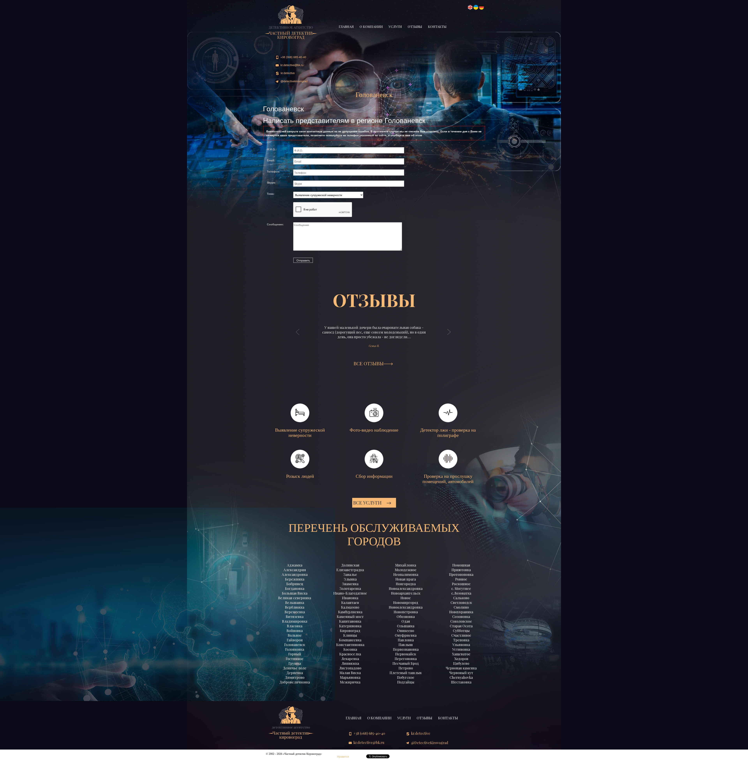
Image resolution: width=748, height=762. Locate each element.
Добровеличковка (294, 682)
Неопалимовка (405, 574)
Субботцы (461, 630)
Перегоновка (406, 658)
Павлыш (406, 644)
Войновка (295, 630)
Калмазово (350, 607)
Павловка (406, 640)
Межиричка (350, 682)
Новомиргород (405, 602)
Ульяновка (461, 644)
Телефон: (273, 171)
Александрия (294, 569)
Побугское (405, 677)
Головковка (294, 649)
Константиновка (350, 644)
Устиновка (461, 649)
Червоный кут (461, 672)
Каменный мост (350, 616)
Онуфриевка (405, 635)
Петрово (406, 668)
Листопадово (350, 668)
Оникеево (405, 630)
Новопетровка (406, 612)
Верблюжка (294, 607)
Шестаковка (461, 682)
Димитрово (294, 677)
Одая (405, 621)
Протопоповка (461, 574)
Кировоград (350, 630)
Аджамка (294, 565)
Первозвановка (406, 649)
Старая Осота (461, 626)
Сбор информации (374, 476)
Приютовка (461, 569)
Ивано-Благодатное (350, 593)
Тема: (270, 194)
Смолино (461, 607)
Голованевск (294, 644)
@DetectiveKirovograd (294, 81)
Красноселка (350, 654)
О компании (371, 26)
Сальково (461, 598)
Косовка (350, 649)
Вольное (295, 635)
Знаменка (350, 583)
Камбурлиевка (350, 612)
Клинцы (350, 635)
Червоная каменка (461, 668)
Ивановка (350, 598)
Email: (271, 160)
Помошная (461, 565)
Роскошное (461, 583)
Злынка (350, 579)
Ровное (461, 579)
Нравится (343, 756)
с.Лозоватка (461, 593)
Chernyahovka (461, 677)
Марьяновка (350, 677)
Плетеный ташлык (406, 672)
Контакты (437, 26)
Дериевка (294, 672)
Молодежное (405, 569)
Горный (294, 654)
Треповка (461, 640)
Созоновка (461, 616)
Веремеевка (295, 612)
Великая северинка (294, 598)
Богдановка (294, 588)
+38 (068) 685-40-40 (293, 57)
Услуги (395, 26)
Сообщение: (275, 224)
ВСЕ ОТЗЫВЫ (369, 363)
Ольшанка (405, 626)
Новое (405, 598)
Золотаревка (350, 588)
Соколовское (461, 621)
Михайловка (405, 565)
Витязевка (294, 616)
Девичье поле (294, 668)
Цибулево (461, 663)
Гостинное (294, 658)
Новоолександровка (406, 607)
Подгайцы (405, 682)
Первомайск (405, 654)
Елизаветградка (350, 569)
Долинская (350, 565)
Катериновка (350, 626)
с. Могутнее (461, 588)
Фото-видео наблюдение (374, 430)
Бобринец (294, 583)
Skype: (271, 182)
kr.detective (287, 73)
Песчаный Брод (406, 663)
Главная (346, 26)
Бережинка (294, 579)
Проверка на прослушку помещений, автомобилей (448, 479)
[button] (297, 336)
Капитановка (350, 621)
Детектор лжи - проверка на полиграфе (448, 432)
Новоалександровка (406, 588)
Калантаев (350, 602)
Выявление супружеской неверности (300, 432)
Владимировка (294, 621)
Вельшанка (294, 602)
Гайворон (295, 640)
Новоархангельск (405, 593)
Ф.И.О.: (272, 149)
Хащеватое (461, 654)
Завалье (350, 574)
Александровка (295, 574)
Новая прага (405, 579)
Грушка (294, 663)
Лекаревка (350, 658)
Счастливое (461, 635)
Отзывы (415, 26)
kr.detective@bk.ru (291, 65)
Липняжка (350, 663)
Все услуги (368, 502)
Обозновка (406, 616)
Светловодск (461, 602)
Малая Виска (350, 672)
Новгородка (406, 583)
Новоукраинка (461, 612)
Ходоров (461, 658)
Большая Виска (294, 593)
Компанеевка (350, 640)
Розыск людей (300, 476)
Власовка (294, 626)
